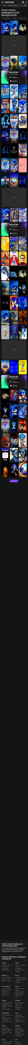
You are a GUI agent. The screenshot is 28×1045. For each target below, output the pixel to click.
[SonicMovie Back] (5, 455)
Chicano (17, 1005)
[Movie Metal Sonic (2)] (23, 303)
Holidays (17, 1025)
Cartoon (17, 988)
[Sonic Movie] (5, 180)
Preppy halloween (20, 1031)
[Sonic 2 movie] (5, 106)
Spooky (23, 1034)
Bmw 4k (4, 990)
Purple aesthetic (6, 1009)
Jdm (3, 988)
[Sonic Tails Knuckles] (14, 440)
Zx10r (8, 990)
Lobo (16, 996)
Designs (4, 1000)
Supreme (23, 979)
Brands (17, 975)
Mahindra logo (6, 1043)
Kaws (4, 1007)
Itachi (17, 966)
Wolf (8, 965)
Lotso (10, 1021)
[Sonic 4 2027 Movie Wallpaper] (14, 396)
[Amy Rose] (23, 165)
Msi (16, 977)
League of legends (7, 1029)
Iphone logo (5, 1041)
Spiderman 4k (19, 995)
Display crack (18, 1020)
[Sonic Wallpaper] (14, 425)
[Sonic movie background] (23, 91)
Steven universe (19, 991)
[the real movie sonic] (23, 396)
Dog (4, 966)
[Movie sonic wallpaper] (5, 91)
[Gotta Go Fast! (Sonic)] (23, 367)
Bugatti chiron (5, 995)
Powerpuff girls (19, 993)
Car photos (5, 991)
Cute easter (18, 1035)
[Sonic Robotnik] (14, 258)
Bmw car (4, 993)
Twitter (11, 1041)
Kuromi (17, 965)
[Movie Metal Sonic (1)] (23, 180)
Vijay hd (4, 979)
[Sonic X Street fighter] (23, 317)
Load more (14, 481)
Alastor (18, 971)
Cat (11, 965)
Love (16, 1039)
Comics (17, 986)
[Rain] (5, 332)
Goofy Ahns (18, 1021)
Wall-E (3, 1016)
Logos (3, 1039)
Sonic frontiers (6, 18)
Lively (3, 1015)
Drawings (17, 1000)
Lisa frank (17, 1009)
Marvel (17, 990)
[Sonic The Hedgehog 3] (23, 150)
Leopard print (5, 970)
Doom (8, 1031)
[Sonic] (5, 28)
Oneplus (17, 982)
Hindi (6, 977)
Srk (3, 977)
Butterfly (4, 965)
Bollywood (4, 975)
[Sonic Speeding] (14, 455)
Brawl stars (5, 1032)
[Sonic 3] (5, 317)
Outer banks (5, 1020)
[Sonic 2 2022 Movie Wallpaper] (5, 367)
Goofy (23, 1021)
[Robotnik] (23, 258)
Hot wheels (8, 988)
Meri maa (4, 980)
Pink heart (18, 1043)
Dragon (17, 1002)
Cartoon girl (18, 1007)
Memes (17, 1016)
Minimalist (4, 1005)
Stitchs (22, 988)
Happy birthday (19, 1029)
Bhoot (9, 977)
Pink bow (17, 1041)
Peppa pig (8, 1015)
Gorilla (7, 966)
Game (10, 1032)
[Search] (25, 5)
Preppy (4, 1002)
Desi (8, 979)
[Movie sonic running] (14, 91)
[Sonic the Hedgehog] (5, 150)
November (18, 1032)
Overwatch (5, 1027)
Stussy (24, 977)
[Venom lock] (14, 150)
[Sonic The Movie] (14, 106)
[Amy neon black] (5, 303)
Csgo (3, 1034)
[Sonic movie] (5, 121)
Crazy (16, 1018)
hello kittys (19, 980)
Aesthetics (9, 1002)
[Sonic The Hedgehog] (14, 136)
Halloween (18, 1027)
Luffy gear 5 (18, 968)
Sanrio (23, 970)
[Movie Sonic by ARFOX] (23, 288)
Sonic (14, 18)
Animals (4, 963)
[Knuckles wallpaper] (5, 440)
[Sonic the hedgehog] (14, 63)
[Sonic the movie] (5, 63)
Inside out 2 (5, 1021)
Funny (16, 1013)
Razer (19, 977)
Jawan (9, 980)
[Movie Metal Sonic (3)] (14, 367)
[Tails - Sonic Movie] (5, 396)
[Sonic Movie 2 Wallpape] (14, 244)
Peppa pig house (6, 1018)
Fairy (16, 1004)
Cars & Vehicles (6, 986)
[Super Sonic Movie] (5, 244)
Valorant (4, 1031)
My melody (18, 970)
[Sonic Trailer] (23, 63)
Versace (18, 979)
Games (4, 1025)
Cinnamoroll (23, 965)
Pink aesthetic (6, 1004)
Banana (22, 1016)
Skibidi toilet (18, 1015)
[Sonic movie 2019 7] (23, 136)
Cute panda (5, 968)
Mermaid (22, 1002)
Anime (17, 963)
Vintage (10, 1005)
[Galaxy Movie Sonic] (14, 332)
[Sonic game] (23, 106)
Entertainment (5, 1013)
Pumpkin (17, 1034)
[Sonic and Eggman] (5, 425)
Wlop (20, 1004)
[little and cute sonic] (23, 455)
